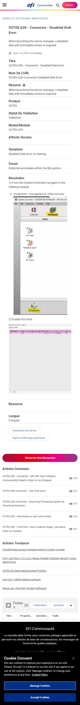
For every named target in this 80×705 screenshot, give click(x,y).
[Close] (73, 658)
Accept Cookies (40, 697)
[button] (40, 605)
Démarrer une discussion (40, 457)
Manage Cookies (40, 685)
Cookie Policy (40, 674)
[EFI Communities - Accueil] (40, 5)
